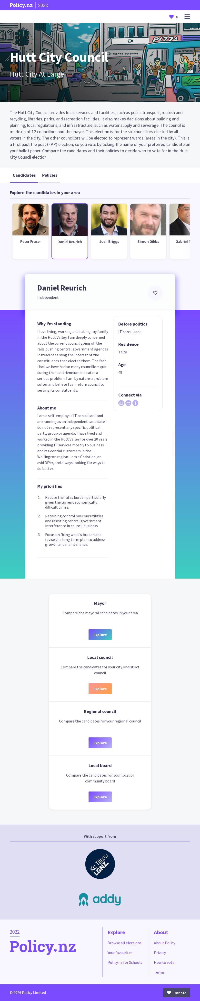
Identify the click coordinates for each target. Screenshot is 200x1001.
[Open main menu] (187, 17)
